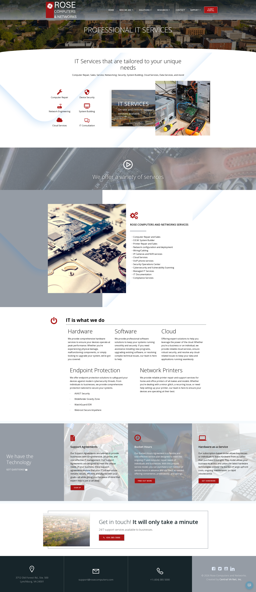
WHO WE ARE (125, 10)
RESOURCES (162, 10)
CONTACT (180, 10)
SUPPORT (194, 10)
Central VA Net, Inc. (231, 579)
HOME (111, 10)
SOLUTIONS (144, 10)
